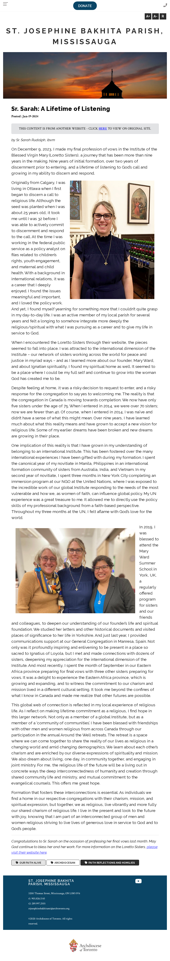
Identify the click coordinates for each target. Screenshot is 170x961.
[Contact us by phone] (165, 5)
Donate (85, 6)
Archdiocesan (64, 862)
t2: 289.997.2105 (36, 903)
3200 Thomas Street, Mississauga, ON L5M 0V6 (54, 893)
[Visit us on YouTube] (138, 881)
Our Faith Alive (29, 862)
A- (155, 16)
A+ (148, 16)
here (103, 128)
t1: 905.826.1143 (36, 898)
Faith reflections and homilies (111, 862)
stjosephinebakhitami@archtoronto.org (48, 908)
